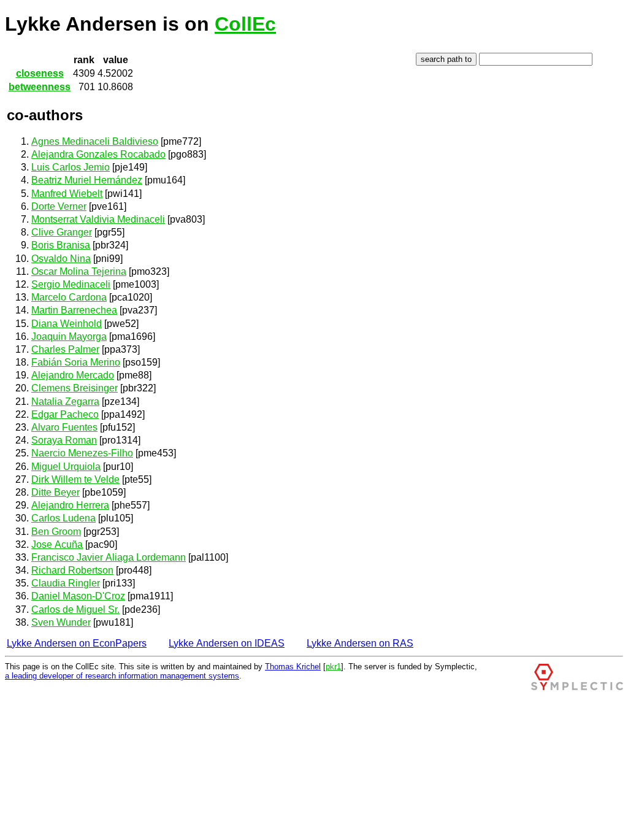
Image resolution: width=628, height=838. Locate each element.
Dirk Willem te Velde (75, 479)
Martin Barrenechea (74, 310)
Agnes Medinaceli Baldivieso (94, 141)
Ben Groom (56, 531)
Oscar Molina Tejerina (78, 271)
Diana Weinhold (66, 323)
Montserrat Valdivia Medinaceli (98, 219)
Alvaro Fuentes (64, 427)
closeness (40, 73)
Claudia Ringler (65, 583)
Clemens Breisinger (74, 388)
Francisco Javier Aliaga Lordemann (108, 557)
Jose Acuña (57, 544)
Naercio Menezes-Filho (82, 453)
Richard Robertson (72, 570)
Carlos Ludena (63, 518)
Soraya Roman (64, 440)
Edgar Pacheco (65, 414)
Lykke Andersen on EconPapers (77, 643)
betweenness (40, 87)
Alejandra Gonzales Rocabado (98, 154)
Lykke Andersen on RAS (360, 643)
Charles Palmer (65, 349)
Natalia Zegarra (65, 401)
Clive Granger (61, 232)
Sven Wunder (61, 622)
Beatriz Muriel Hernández (86, 180)
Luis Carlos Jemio (70, 167)
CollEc (245, 24)
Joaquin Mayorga (69, 336)
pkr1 (333, 666)
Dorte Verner (58, 206)
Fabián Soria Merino (75, 362)
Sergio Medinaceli (70, 284)
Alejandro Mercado (72, 375)
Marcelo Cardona (69, 297)
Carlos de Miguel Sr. (75, 609)
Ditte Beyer (55, 492)
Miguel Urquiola (66, 466)
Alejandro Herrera (70, 505)
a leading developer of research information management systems (122, 675)
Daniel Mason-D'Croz (78, 596)
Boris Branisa (60, 245)
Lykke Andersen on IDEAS (227, 643)
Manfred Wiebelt (66, 193)
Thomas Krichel (293, 666)
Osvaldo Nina (61, 258)
